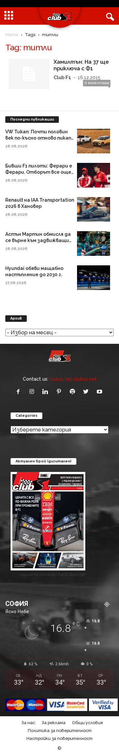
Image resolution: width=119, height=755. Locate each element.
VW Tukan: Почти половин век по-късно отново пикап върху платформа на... (38, 138)
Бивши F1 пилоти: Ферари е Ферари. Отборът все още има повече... (38, 172)
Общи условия (87, 722)
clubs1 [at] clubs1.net (73, 379)
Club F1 (62, 77)
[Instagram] (33, 392)
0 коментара (96, 83)
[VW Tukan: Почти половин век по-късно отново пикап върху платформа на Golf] (93, 141)
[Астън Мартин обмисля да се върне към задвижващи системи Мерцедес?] (93, 243)
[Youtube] (100, 392)
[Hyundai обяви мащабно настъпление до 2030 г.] (93, 277)
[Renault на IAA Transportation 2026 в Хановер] (93, 209)
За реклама (53, 722)
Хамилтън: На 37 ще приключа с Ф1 (81, 65)
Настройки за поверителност (59, 738)
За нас (28, 722)
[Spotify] (74, 392)
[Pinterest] (60, 392)
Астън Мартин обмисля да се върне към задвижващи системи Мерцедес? (38, 240)
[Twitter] (87, 392)
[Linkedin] (47, 392)
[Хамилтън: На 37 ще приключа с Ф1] (29, 74)
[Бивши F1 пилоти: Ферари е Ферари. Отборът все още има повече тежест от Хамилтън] (93, 175)
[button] (108, 16)
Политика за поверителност (60, 730)
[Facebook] (19, 392)
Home (12, 34)
